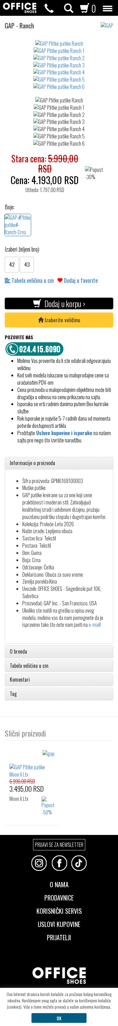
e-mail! (95, 624)
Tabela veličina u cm (32, 280)
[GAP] (109, 22)
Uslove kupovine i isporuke (64, 433)
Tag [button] (13, 694)
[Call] (49, 8)
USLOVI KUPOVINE (59, 923)
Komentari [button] (20, 680)
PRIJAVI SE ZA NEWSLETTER (59, 844)
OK (59, 1018)
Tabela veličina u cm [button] (29, 666)
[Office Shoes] (19, 8)
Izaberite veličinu (61, 320)
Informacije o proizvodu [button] (32, 463)
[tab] (59, 463)
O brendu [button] (18, 652)
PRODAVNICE (59, 897)
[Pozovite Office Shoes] (36, 348)
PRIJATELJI (59, 937)
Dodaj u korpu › (63, 303)
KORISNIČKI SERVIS (59, 910)
